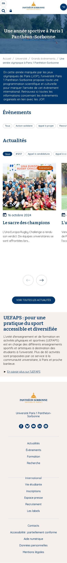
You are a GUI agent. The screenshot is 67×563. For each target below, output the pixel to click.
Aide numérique (33, 538)
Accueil (7, 58)
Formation (33, 456)
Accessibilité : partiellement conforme (33, 532)
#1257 (19, 153)
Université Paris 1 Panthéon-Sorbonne (33, 415)
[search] (3, 10)
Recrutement (33, 504)
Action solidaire (24, 125)
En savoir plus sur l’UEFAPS (23, 371)
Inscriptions (33, 491)
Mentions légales (33, 552)
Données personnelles (33, 545)
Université (21, 58)
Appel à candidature (39, 153)
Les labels (33, 510)
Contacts (33, 525)
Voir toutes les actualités (33, 300)
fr (3, 4)
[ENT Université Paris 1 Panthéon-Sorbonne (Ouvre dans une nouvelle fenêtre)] (11, 11)
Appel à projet (46, 125)
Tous (7, 125)
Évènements (33, 450)
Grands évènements (43, 58)
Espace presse (33, 497)
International (33, 477)
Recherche (33, 463)
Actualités (33, 443)
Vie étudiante (33, 484)
